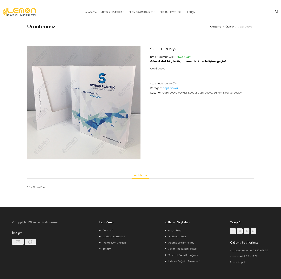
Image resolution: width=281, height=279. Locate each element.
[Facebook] (233, 231)
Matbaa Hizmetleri (111, 12)
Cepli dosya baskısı (174, 93)
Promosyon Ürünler (141, 12)
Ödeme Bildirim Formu (181, 242)
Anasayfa (91, 12)
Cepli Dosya (170, 88)
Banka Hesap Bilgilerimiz (182, 249)
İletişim (191, 12)
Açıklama (140, 175)
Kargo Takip (175, 230)
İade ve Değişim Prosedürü (184, 261)
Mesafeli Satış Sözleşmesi (183, 255)
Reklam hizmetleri (170, 12)
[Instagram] (240, 231)
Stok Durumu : (159, 57)
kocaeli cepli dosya (200, 93)
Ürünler (230, 26)
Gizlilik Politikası (177, 236)
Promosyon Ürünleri (114, 242)
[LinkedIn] (253, 231)
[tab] (140, 175)
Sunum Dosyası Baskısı (228, 93)
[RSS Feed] (246, 231)
